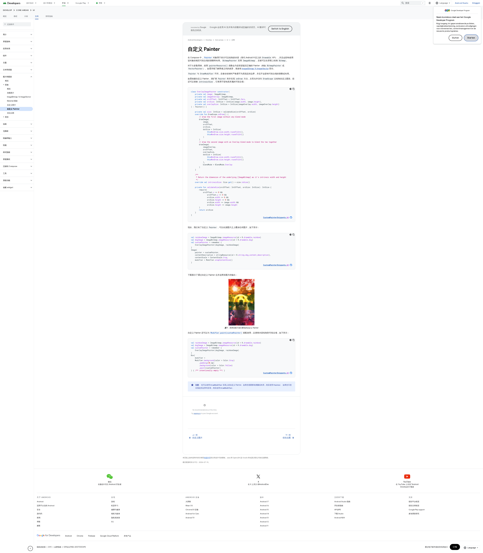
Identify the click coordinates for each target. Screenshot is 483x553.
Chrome (80, 536)
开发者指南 (338, 505)
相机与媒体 (115, 513)
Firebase (91, 536)
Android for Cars (192, 513)
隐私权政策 (115, 518)
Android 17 (264, 501)
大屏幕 (188, 501)
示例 (26, 16)
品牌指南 (57, 547)
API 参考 (337, 509)
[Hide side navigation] (30, 548)
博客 (100, 3)
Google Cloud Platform (109, 536)
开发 (64, 3)
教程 (15, 16)
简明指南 (49, 16)
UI (34, 10)
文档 (37, 16)
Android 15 (264, 509)
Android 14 (264, 513)
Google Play (80, 3)
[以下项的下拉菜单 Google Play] (89, 3)
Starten (471, 38)
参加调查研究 (414, 513)
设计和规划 (47, 3)
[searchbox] (17, 24)
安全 (38, 509)
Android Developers (195, 40)
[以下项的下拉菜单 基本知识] (36, 3)
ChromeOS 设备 (192, 509)
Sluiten (455, 38)
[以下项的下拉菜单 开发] (69, 3)
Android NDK (339, 518)
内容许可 (207, 458)
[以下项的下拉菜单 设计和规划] (55, 3)
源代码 (39, 513)
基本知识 (29, 3)
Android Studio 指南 (342, 501)
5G (112, 522)
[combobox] (412, 3)
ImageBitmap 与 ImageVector (255, 68)
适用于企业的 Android (45, 505)
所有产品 (127, 536)
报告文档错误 (414, 505)
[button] (15, 34)
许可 (50, 547)
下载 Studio (338, 513)
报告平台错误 (414, 501)
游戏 (113, 501)
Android (40, 501)
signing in (197, 413)
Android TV (190, 518)
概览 (5, 16)
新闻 (38, 518)
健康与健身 (115, 509)
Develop (7, 10)
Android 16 (264, 505)
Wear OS (189, 505)
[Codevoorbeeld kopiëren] (293, 88)
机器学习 (114, 505)
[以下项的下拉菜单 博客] (105, 3)
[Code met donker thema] (290, 88)
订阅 (455, 547)
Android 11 (264, 526)
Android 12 (264, 522)
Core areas (22, 10)
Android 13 (264, 518)
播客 (38, 526)
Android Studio (461, 3)
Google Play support (417, 509)
